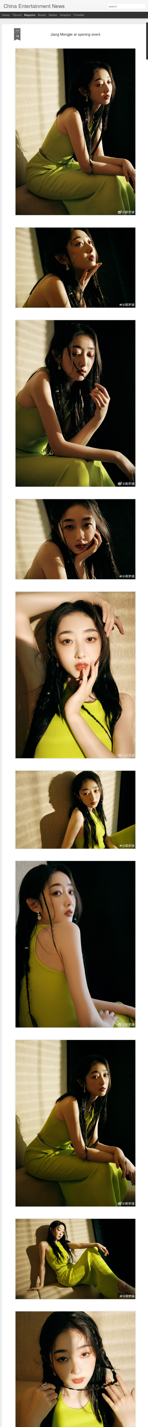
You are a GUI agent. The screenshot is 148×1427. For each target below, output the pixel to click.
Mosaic (42, 15)
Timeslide (78, 15)
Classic (6, 15)
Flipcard (17, 15)
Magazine (29, 15)
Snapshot (65, 15)
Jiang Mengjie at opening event (75, 34)
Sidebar (53, 15)
